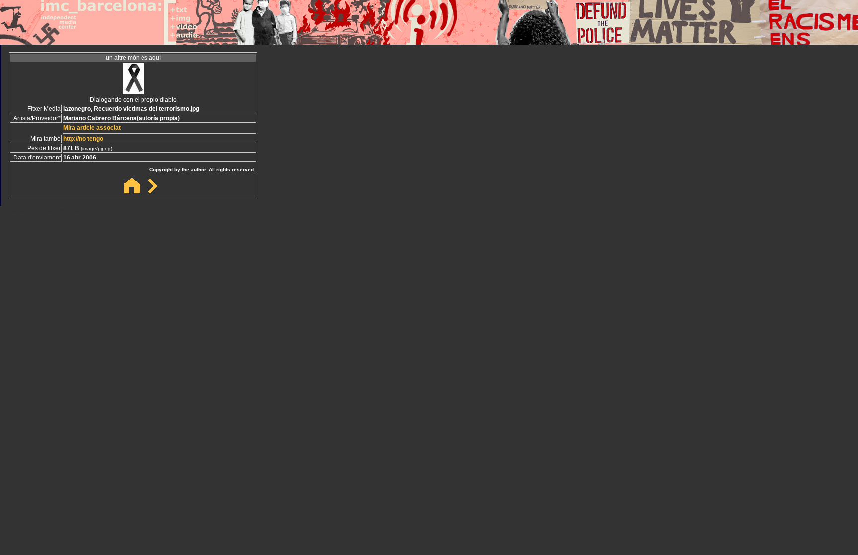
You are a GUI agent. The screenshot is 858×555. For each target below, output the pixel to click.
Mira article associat (92, 127)
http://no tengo (83, 138)
